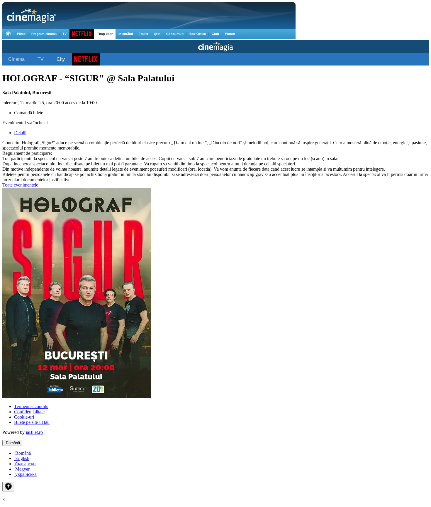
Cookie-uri (24, 416)
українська (25, 474)
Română (12, 443)
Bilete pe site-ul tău (32, 422)
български (25, 463)
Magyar (22, 468)
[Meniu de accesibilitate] (8, 486)
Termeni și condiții (31, 406)
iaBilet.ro (34, 432)
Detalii (20, 132)
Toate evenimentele (20, 184)
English (21, 458)
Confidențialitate (29, 411)
